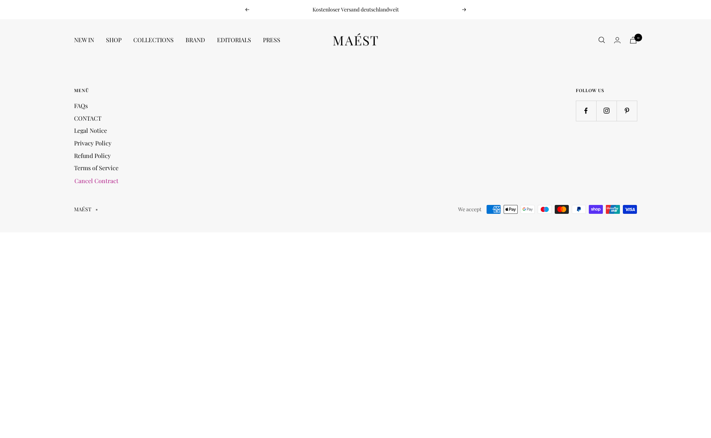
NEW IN (84, 40)
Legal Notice (90, 130)
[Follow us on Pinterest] (627, 111)
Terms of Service (96, 168)
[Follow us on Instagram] (606, 111)
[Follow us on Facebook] (586, 111)
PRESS (271, 40)
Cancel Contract (96, 181)
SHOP (113, 40)
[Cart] (633, 40)
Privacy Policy (92, 143)
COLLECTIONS (153, 40)
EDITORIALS (234, 40)
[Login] (617, 40)
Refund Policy (92, 155)
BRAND (195, 40)
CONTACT (87, 118)
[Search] (601, 40)
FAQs (81, 106)
